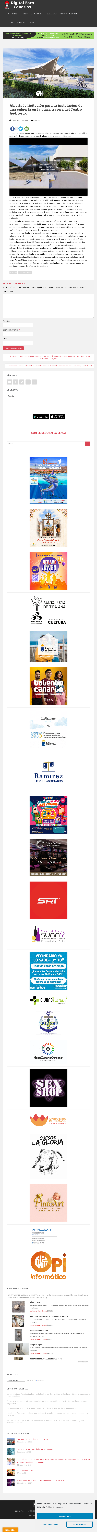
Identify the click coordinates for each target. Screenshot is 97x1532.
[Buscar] (87, 444)
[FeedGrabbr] (48, 1361)
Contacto (33, 23)
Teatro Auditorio (25, 272)
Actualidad (36, 14)
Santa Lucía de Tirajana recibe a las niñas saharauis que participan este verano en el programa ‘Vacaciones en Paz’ (45, 1421)
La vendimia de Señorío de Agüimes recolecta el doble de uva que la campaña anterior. (42, 1408)
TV (8, 14)
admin (26, 120)
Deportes (21, 23)
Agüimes (36, 120)
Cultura (10, 23)
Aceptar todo (65, 1516)
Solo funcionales (50, 1524)
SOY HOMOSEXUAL (25, 1470)
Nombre (7, 321)
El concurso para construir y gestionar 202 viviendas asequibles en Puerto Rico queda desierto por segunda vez (47, 1402)
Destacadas (51, 14)
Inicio (25, 14)
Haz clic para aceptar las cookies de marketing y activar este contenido (48, 167)
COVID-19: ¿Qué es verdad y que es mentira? (35, 1449)
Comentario (8, 291)
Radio (14, 14)
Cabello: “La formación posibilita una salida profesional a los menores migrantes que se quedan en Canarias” (47, 1414)
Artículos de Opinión (68, 14)
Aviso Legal (32, 1511)
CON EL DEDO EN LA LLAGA (48, 433)
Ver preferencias (79, 1524)
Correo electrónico (11, 330)
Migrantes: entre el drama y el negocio (32, 1439)
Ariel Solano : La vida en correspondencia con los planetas (41, 1480)
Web (5, 339)
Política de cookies (54, 1507)
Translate (41, 1380)
